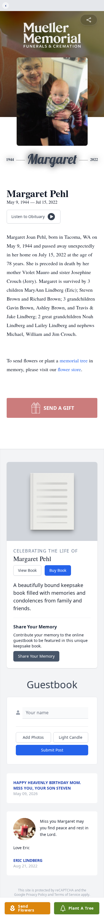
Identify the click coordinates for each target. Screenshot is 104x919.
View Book (27, 570)
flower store (69, 369)
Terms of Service (67, 894)
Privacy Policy (36, 894)
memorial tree (74, 360)
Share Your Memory (36, 656)
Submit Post (52, 750)
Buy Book (57, 570)
